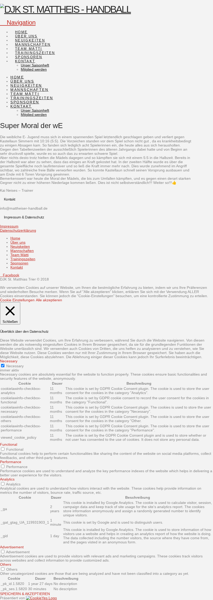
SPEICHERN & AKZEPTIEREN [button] (25, 594)
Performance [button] (10, 462)
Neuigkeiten (20, 246)
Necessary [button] (8, 361)
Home (15, 238)
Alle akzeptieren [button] (49, 300)
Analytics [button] (7, 479)
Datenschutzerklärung (18, 230)
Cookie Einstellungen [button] (17, 300)
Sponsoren (19, 263)
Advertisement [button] (12, 547)
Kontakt (16, 267)
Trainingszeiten (22, 259)
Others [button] (5, 564)
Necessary (15, 366)
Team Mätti (19, 255)
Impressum (9, 226)
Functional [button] (8, 444)
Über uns (17, 242)
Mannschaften (22, 251)
